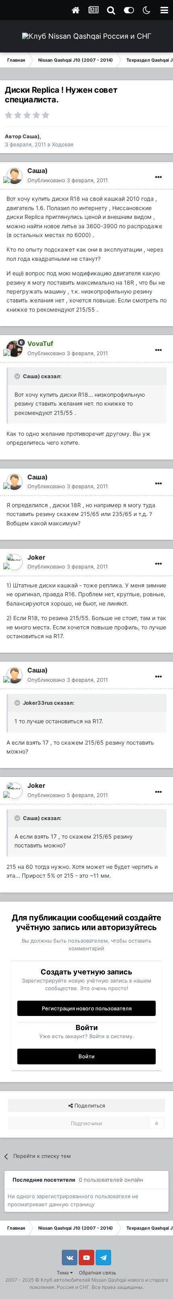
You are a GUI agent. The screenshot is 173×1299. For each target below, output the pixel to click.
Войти (86, 1056)
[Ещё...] (158, 177)
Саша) (31, 136)
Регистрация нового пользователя (87, 1008)
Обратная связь (97, 1273)
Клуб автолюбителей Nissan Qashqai (83, 1280)
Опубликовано (67, 180)
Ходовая (62, 144)
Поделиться (89, 1105)
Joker (36, 557)
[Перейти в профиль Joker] (14, 562)
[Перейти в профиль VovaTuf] (14, 349)
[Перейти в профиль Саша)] (14, 176)
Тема (63, 1273)
